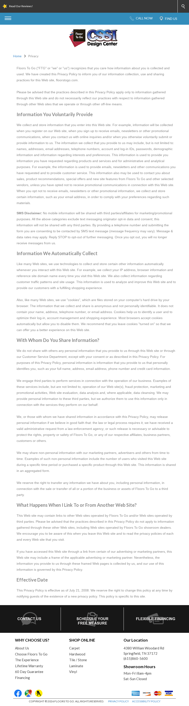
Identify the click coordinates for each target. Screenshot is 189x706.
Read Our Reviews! (21, 6)
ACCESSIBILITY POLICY (146, 701)
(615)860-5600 (136, 658)
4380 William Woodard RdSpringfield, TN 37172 (144, 650)
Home (17, 56)
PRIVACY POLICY (118, 701)
